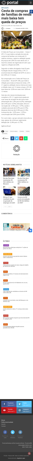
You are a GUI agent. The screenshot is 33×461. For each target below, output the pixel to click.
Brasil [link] (6, 131)
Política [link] (6, 289)
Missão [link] (3, 420)
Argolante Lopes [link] (21, 458)
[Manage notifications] (29, 453)
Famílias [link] (28, 131)
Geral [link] (5, 271)
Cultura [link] (6, 245)
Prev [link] (5, 206)
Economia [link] (22, 131)
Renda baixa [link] (4, 133)
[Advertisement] (16, 346)
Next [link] (9, 206)
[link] (5, 28)
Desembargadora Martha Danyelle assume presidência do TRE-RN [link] (13, 327)
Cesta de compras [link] (14, 131)
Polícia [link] (6, 263)
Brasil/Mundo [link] (8, 254)
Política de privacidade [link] (7, 422)
